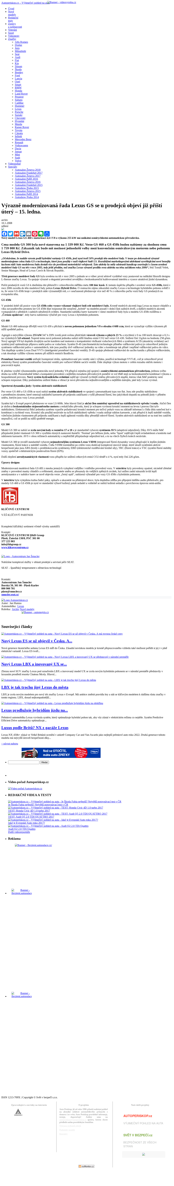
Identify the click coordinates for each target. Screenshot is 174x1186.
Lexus (18, 108)
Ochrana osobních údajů (70, 1126)
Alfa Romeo (21, 42)
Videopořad (14, 163)
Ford (17, 75)
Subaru (18, 99)
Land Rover (21, 93)
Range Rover (22, 127)
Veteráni (12, 29)
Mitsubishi (20, 51)
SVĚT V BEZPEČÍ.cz (137, 1135)
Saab (17, 157)
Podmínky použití (67, 1130)
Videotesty (13, 35)
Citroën (19, 133)
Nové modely (27, 609)
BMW (18, 87)
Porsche (19, 112)
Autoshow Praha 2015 (27, 188)
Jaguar (18, 151)
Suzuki (18, 115)
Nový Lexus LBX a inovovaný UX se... (34, 664)
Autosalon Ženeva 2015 (28, 191)
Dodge (18, 45)
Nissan (18, 66)
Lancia (18, 78)
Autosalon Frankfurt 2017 (29, 172)
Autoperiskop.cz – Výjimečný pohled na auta (25, 2)
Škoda (18, 69)
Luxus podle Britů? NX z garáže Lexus (34, 727)
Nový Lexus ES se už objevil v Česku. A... (36, 641)
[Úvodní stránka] (14, 600)
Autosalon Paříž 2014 (26, 194)
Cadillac (19, 102)
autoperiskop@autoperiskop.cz (72, 1120)
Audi (17, 57)
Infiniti (18, 136)
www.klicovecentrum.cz (15, 547)
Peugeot (19, 96)
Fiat (17, 60)
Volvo (18, 160)
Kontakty (63, 1134)
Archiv (15, 609)
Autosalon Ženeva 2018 (28, 169)
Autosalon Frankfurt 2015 (29, 185)
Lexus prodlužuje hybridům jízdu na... (34, 710)
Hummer (19, 105)
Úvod (11, 8)
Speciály (12, 166)
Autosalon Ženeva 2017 (28, 175)
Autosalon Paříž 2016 (26, 178)
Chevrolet (20, 118)
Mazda (18, 124)
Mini (17, 154)
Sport (11, 32)
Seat (17, 54)
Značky (12, 39)
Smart (18, 84)
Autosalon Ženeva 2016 (28, 182)
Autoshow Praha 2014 (27, 197)
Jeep (17, 48)
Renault (19, 142)
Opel (17, 81)
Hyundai (19, 121)
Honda (18, 90)
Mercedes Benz (23, 139)
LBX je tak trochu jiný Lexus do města (34, 687)
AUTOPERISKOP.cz (137, 1115)
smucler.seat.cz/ (10, 594)
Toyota (18, 130)
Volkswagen (21, 145)
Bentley (19, 72)
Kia (17, 63)
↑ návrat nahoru (9, 743)
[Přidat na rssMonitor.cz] (86, 1166)
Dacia (18, 148)
